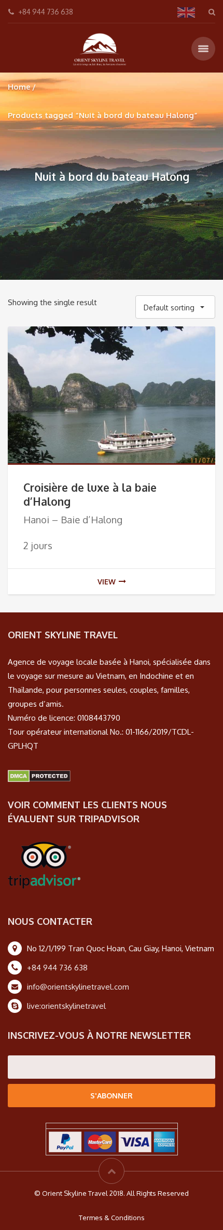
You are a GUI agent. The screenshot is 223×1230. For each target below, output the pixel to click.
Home (19, 87)
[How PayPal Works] (112, 1141)
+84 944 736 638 (57, 967)
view (106, 581)
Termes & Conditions (112, 1217)
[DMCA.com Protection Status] (39, 775)
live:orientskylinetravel (66, 1006)
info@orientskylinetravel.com (78, 987)
